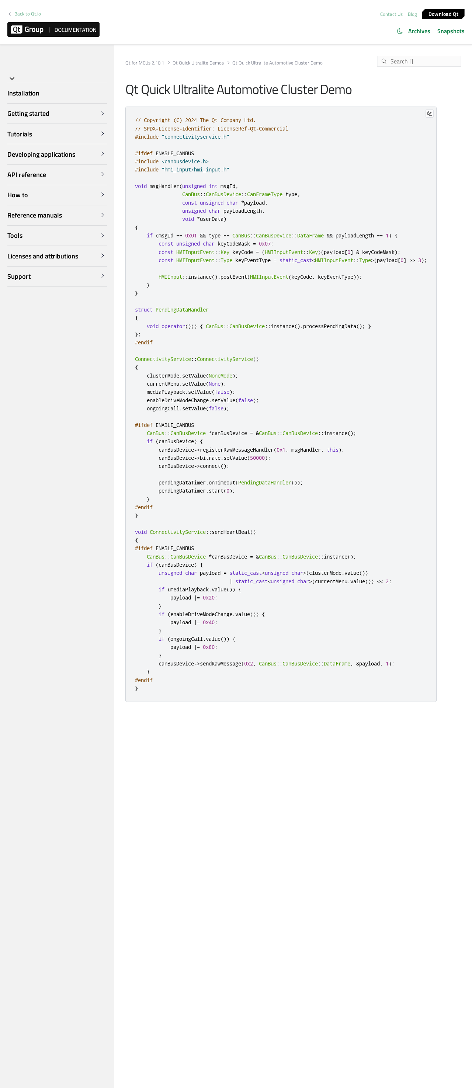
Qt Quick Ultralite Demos (198, 62)
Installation (23, 93)
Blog (412, 14)
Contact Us (391, 14)
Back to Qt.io (27, 13)
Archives (419, 31)
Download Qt (443, 13)
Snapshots (451, 31)
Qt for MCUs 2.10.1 (144, 62)
